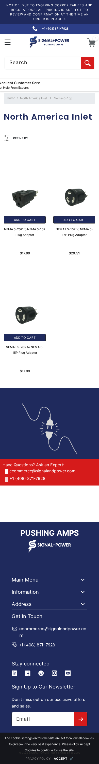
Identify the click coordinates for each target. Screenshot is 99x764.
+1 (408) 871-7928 (27, 478)
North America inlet (33, 98)
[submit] (81, 719)
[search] (87, 63)
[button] (7, 42)
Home (11, 98)
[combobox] (49, 63)
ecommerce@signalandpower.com (42, 470)
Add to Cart (25, 220)
